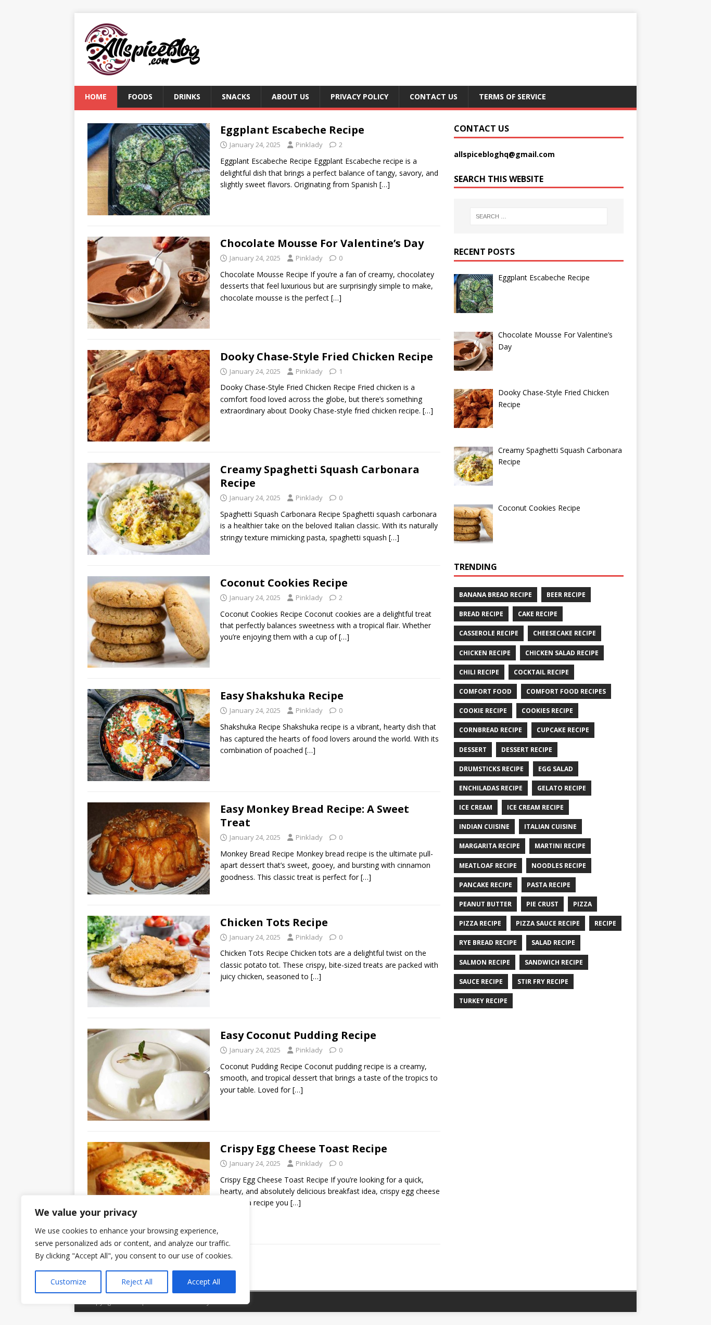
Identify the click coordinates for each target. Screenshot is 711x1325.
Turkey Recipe (483, 1000)
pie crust (542, 904)
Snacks (236, 96)
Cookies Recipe (547, 710)
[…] (384, 184)
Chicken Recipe (485, 652)
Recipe (605, 923)
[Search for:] (538, 216)
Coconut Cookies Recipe (284, 583)
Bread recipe (481, 613)
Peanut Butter (485, 904)
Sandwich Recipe (554, 962)
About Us (290, 96)
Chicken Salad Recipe (562, 652)
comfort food (485, 691)
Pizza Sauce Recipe (548, 923)
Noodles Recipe (558, 865)
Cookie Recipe (483, 710)
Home (96, 96)
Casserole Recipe (488, 633)
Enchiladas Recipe (491, 788)
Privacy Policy (359, 96)
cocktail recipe (541, 672)
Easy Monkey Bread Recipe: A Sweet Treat (314, 815)
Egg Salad (555, 768)
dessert (473, 749)
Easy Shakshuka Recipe (282, 696)
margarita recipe (489, 845)
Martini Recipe (560, 845)
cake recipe (537, 613)
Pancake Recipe (485, 884)
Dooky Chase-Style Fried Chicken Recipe (326, 356)
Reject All (137, 1282)
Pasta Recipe (548, 884)
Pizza (582, 904)
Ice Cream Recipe (535, 807)
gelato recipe (561, 788)
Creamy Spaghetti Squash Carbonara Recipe (320, 476)
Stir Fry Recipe (542, 981)
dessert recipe (526, 749)
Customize (68, 1282)
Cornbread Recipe (490, 729)
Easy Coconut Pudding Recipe (298, 1035)
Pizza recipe (480, 923)
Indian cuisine (484, 826)
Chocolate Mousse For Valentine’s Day (322, 243)
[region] (135, 1249)
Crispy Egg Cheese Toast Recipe (303, 1148)
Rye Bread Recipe (488, 942)
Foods (140, 96)
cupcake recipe (563, 729)
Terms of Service (512, 96)
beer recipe (566, 594)
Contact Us (434, 96)
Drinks (187, 96)
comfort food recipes (566, 691)
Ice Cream (475, 807)
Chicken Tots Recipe (274, 922)
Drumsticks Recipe (491, 768)
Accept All (203, 1282)
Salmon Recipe (484, 962)
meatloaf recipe (488, 865)
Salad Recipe (553, 942)
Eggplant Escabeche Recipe (292, 130)
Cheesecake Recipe (564, 633)
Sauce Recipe (481, 981)
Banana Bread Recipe (495, 594)
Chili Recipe (479, 672)
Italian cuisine (550, 826)
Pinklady (309, 144)
